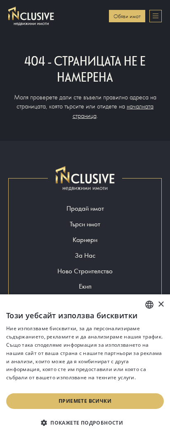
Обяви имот (127, 16)
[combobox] (149, 305)
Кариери (85, 239)
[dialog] (85, 365)
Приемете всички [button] (85, 400)
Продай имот (85, 208)
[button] (85, 423)
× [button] (161, 304)
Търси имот (85, 224)
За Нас (85, 255)
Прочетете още (25, 385)
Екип (85, 286)
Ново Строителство (85, 271)
